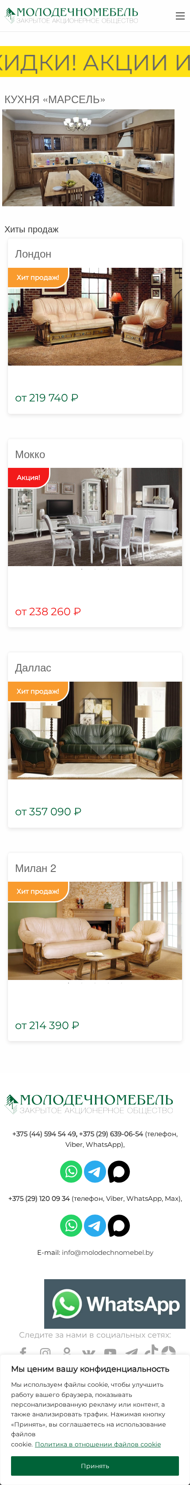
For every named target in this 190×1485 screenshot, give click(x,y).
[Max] (119, 1171)
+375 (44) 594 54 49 (44, 1134)
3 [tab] (108, 569)
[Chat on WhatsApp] (115, 1304)
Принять (95, 1466)
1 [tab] (81, 569)
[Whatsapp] (71, 1171)
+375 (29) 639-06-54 (111, 1134)
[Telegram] (95, 1171)
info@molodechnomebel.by (107, 1252)
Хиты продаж (31, 228)
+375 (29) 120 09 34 (39, 1198)
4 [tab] (108, 983)
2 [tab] (95, 569)
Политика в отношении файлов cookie (98, 1444)
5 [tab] (121, 983)
